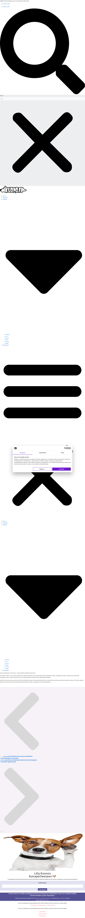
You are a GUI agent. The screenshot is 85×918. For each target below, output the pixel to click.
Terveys (7, 341)
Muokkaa (41, 469)
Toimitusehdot (51, 905)
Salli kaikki (61, 469)
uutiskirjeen (62, 898)
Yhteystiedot (6, 345)
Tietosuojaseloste (42, 905)
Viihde (6, 343)
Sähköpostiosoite (42, 882)
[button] (42, 52)
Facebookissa (37, 898)
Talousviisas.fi (46, 900)
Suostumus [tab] (22, 452)
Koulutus (7, 334)
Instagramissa (48, 898)
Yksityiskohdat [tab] (42, 452)
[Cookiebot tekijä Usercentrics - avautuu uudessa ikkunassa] (65, 448)
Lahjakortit (5, 197)
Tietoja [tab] (62, 452)
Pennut (7, 338)
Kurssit (4, 196)
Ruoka (6, 339)
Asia (6, 336)
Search (1, 95)
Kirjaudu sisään (6, 3)
